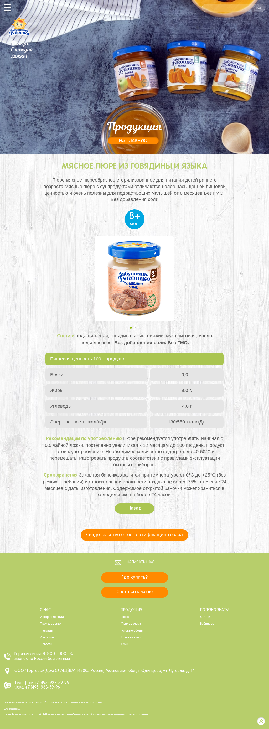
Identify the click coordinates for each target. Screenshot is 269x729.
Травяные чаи (131, 637)
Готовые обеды (132, 630)
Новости (46, 644)
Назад (135, 508)
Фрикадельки (131, 623)
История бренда (52, 617)
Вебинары (207, 623)
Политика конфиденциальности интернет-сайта (26, 702)
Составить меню (134, 592)
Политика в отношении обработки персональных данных (76, 702)
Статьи (205, 617)
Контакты (47, 637)
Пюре (125, 617)
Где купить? (134, 577)
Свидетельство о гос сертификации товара (134, 535)
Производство (50, 623)
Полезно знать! (214, 610)
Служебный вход (12, 709)
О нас (45, 610)
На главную (133, 141)
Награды (46, 630)
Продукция (131, 610)
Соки (124, 644)
